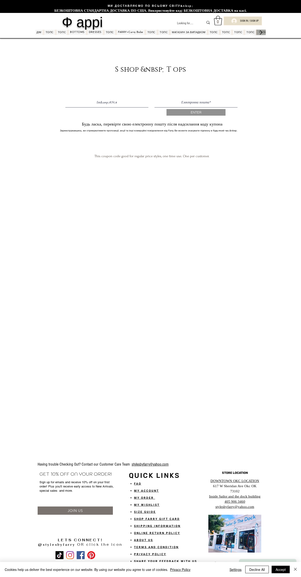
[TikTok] (59, 555)
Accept (281, 569)
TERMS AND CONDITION (156, 547)
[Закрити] (295, 569)
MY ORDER (144, 498)
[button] (218, 20)
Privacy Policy (180, 569)
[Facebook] (81, 555)
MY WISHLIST (147, 505)
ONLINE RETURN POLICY (157, 533)
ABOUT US (143, 540)
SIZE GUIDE (145, 512)
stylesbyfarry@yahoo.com (150, 464)
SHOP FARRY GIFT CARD (157, 519)
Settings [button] (236, 569)
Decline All (257, 569)
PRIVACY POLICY (150, 554)
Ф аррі (82, 22)
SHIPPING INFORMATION (157, 526)
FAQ (137, 484)
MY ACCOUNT (146, 491)
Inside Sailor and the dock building (235, 496)
